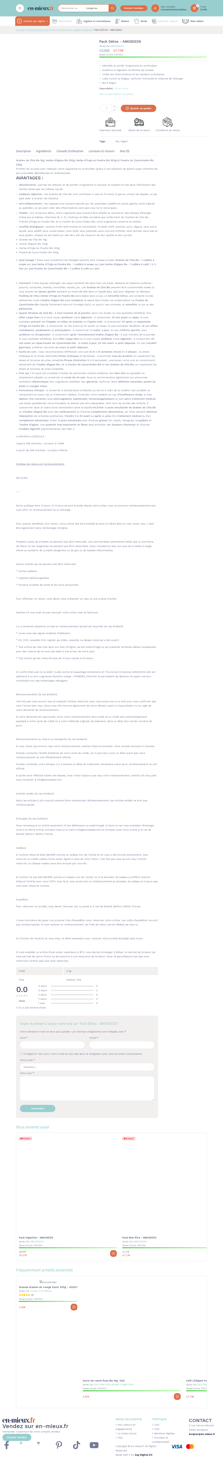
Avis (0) (124, 151)
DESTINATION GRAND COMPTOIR (108, 1384)
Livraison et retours (102, 151)
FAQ (120, 1437)
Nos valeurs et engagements (125, 1427)
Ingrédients (43, 151)
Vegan (124, 141)
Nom (23, 1037)
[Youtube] (94, 1445)
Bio (117, 141)
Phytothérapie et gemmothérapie (72, 30)
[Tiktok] (76, 1445)
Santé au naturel (167, 21)
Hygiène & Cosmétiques (96, 21)
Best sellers (197, 21)
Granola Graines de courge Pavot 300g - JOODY (48, 1287)
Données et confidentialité (160, 1439)
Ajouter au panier (140, 108)
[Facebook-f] (6, 1445)
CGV (156, 1424)
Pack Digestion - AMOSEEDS (36, 1237)
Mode (144, 21)
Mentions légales (164, 1433)
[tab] (23, 152)
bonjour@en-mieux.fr (202, 1434)
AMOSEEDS (111, 46)
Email (93, 1037)
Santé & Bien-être (38, 30)
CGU (156, 1429)
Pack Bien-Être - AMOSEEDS (139, 1237)
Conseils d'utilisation (69, 151)
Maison (125, 21)
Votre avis (27, 1073)
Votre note (27, 1060)
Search (112, 8)
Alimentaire (65, 21)
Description (23, 151)
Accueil (20, 30)
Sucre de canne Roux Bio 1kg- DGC (104, 1380)
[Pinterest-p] (59, 1445)
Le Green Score (127, 1433)
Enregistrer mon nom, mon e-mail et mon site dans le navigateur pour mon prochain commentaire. (83, 1053)
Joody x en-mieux (35, 1290)
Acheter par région (34, 21)
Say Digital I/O (143, 1454)
